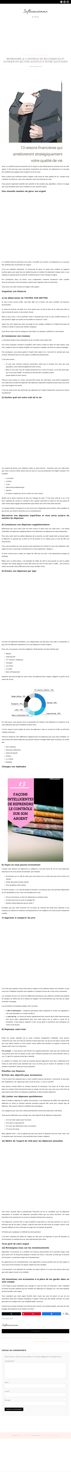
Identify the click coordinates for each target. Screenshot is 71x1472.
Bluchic (44, 1435)
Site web (8, 1400)
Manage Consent (54, 1435)
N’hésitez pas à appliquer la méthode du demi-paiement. (21, 1232)
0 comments (35, 1331)
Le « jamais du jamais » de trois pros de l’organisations (50, 1341)
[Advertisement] (35, 34)
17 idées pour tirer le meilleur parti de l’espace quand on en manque (25, 1338)
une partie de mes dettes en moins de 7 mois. (32, 319)
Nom (7, 1382)
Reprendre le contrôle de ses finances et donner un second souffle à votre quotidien (35, 60)
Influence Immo (25, 1435)
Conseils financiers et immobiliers (35, 55)
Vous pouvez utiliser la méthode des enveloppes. (26, 1106)
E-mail (7, 1391)
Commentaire (10, 1361)
